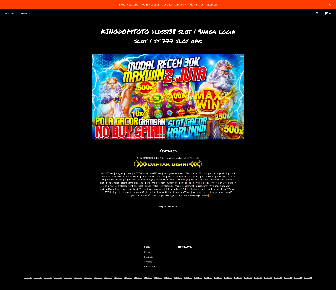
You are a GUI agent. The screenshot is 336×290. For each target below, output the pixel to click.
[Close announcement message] (330, 4)
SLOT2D (28, 277)
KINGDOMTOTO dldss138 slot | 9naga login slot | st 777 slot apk (168, 36)
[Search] (317, 13)
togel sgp (211, 4)
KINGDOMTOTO (145, 158)
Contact (148, 261)
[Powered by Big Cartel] (185, 247)
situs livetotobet (129, 4)
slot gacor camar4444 (175, 4)
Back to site (150, 266)
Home (147, 252)
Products (11, 13)
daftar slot (196, 4)
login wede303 (150, 4)
